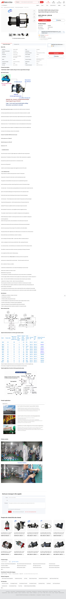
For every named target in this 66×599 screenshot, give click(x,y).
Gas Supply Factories (13, 583)
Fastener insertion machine (37, 567)
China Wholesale (28, 591)
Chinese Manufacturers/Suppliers (20, 591)
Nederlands (35, 592)
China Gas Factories (5, 583)
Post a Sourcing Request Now (30, 511)
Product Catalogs (15, 561)
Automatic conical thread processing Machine (8, 563)
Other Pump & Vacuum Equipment (7, 578)
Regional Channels (45, 591)
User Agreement (39, 594)
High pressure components (5, 567)
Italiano (28, 592)
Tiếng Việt (56, 592)
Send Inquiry (44, 20)
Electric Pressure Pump (33, 578)
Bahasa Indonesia (61, 592)
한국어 (41, 592)
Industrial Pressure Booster (43, 578)
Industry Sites (40, 591)
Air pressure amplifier (4, 565)
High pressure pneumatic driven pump (39, 563)
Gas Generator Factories (23, 583)
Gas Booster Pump (42, 583)
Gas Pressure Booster (56, 583)
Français (19, 592)
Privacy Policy (48, 594)
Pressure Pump (26, 7)
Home (2, 7)
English (9, 592)
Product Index (51, 591)
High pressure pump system (21, 565)
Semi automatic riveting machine (54, 567)
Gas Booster (49, 583)
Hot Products (8, 591)
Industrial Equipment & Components (9, 7)
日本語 (44, 592)
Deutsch (31, 592)
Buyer (42, 5)
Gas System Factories (32, 583)
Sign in (64, 2)
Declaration (43, 594)
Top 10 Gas (20, 585)
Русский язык (24, 592)
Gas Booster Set (4, 585)
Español (12, 592)
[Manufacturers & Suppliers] (6, 2)
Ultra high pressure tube (37, 565)
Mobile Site (55, 591)
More (2, 587)
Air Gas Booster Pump (12, 585)
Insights (59, 591)
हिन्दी (46, 592)
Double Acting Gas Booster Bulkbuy (29, 585)
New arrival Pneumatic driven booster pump (24, 563)
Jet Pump (25, 578)
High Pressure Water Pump (54, 578)
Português (15, 592)
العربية (38, 592)
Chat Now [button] (59, 20)
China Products (13, 591)
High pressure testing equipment (54, 565)
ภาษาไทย (50, 592)
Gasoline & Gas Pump (18, 578)
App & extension (52, 5)
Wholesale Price (34, 591)
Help (47, 5)
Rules (64, 5)
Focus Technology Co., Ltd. (26, 594)
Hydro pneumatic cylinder (21, 567)
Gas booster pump (52, 563)
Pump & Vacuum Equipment (19, 7)
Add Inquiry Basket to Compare (19, 38)
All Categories (4, 5)
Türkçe (53, 592)
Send (10, 511)
